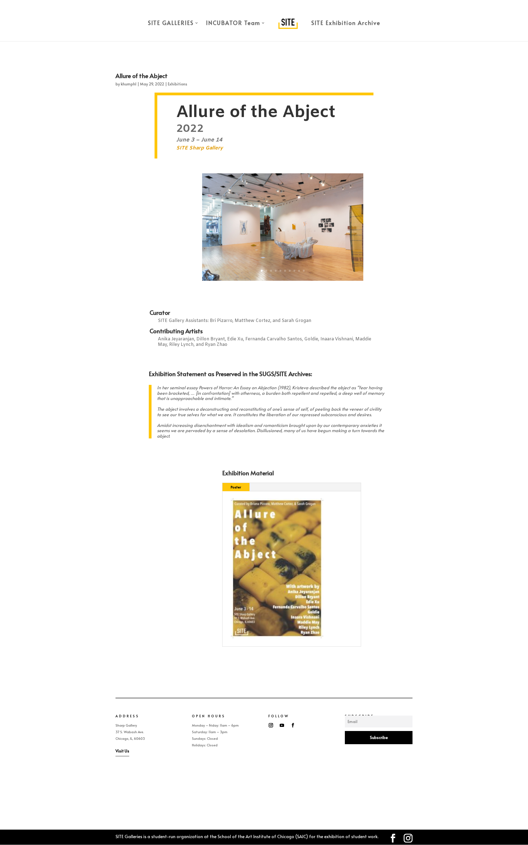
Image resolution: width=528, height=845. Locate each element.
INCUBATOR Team (233, 24)
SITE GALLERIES (171, 24)
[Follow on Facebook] (292, 725)
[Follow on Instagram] (270, 725)
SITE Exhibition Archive (345, 24)
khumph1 (128, 84)
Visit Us (122, 751)
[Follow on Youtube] (281, 725)
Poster (236, 487)
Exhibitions (177, 84)
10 (304, 271)
